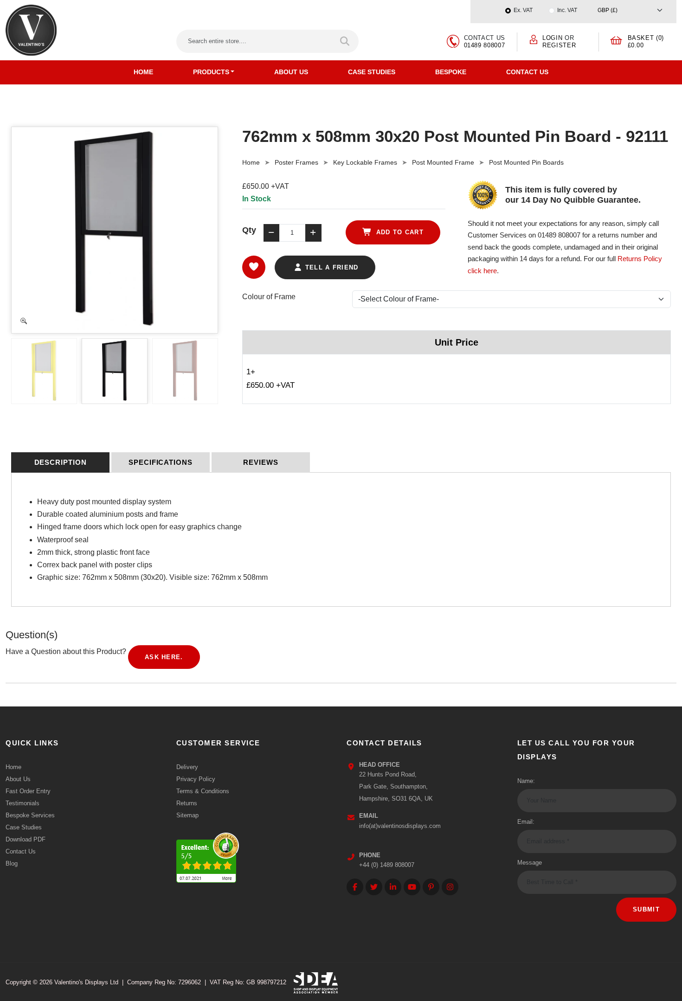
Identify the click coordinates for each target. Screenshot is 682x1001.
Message (529, 862)
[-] (271, 233)
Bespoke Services (30, 815)
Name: (526, 780)
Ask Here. (164, 657)
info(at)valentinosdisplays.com (400, 825)
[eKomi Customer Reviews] (207, 855)
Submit (646, 909)
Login (552, 37)
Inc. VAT (567, 10)
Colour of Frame (269, 297)
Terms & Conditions (202, 791)
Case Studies (371, 72)
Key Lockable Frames (365, 162)
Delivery (187, 767)
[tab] (60, 462)
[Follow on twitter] (374, 887)
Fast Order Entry (28, 791)
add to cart (398, 232)
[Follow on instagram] (450, 887)
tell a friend (330, 267)
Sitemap (187, 815)
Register (559, 45)
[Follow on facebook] (355, 887)
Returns (186, 803)
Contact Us (527, 72)
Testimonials (22, 803)
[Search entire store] (345, 41)
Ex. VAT (523, 10)
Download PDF (25, 839)
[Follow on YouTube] (412, 887)
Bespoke (450, 72)
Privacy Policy (195, 779)
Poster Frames (296, 162)
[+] (313, 233)
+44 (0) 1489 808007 (386, 864)
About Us (291, 72)
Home (143, 72)
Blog (12, 863)
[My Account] (533, 39)
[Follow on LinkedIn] (393, 887)
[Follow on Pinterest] (431, 887)
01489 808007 (484, 45)
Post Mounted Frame (443, 162)
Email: (525, 821)
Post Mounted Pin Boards (526, 162)
